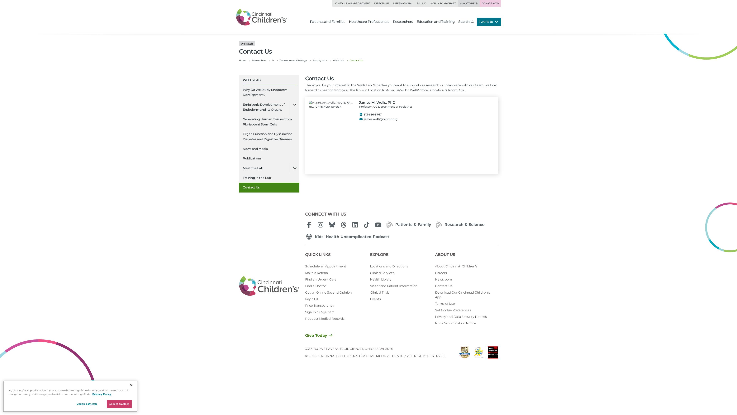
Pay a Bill (312, 299)
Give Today (316, 335)
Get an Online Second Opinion (328, 292)
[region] (70, 396)
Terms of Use (445, 303)
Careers (441, 273)
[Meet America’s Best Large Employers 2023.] (493, 353)
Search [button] (463, 22)
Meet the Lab (253, 168)
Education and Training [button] (435, 22)
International (403, 3)
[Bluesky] (332, 225)
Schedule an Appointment (352, 3)
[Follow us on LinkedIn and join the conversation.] (355, 225)
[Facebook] (309, 225)
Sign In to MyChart (319, 312)
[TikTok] (366, 225)
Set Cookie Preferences (453, 310)
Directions (381, 3)
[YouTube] (378, 225)
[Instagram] (320, 225)
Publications (252, 158)
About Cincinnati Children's (456, 266)
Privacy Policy (101, 394)
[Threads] (343, 225)
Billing (421, 3)
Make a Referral (317, 273)
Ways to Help (469, 3)
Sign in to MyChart (443, 3)
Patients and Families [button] (327, 22)
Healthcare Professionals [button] (369, 22)
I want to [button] (486, 22)
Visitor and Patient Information (393, 286)
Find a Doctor (315, 286)
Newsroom (443, 279)
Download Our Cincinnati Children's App (462, 295)
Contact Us (251, 187)
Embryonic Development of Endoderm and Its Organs (264, 107)
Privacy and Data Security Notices (461, 317)
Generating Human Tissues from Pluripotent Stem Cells (267, 121)
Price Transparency (319, 305)
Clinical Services (382, 273)
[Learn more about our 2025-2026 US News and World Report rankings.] (464, 353)
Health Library (380, 279)
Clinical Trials (379, 292)
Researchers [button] (403, 22)
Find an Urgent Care (320, 279)
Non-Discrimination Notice (455, 323)
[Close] (131, 385)
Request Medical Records (325, 318)
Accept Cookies (119, 403)
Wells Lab (252, 80)
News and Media (255, 149)
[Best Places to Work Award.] (479, 353)
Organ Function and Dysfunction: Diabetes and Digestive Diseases (268, 136)
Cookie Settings (87, 403)
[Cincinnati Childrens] (269, 286)
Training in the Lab (257, 178)
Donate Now (490, 3)
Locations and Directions (389, 266)
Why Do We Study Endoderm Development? (265, 92)
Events (375, 299)
